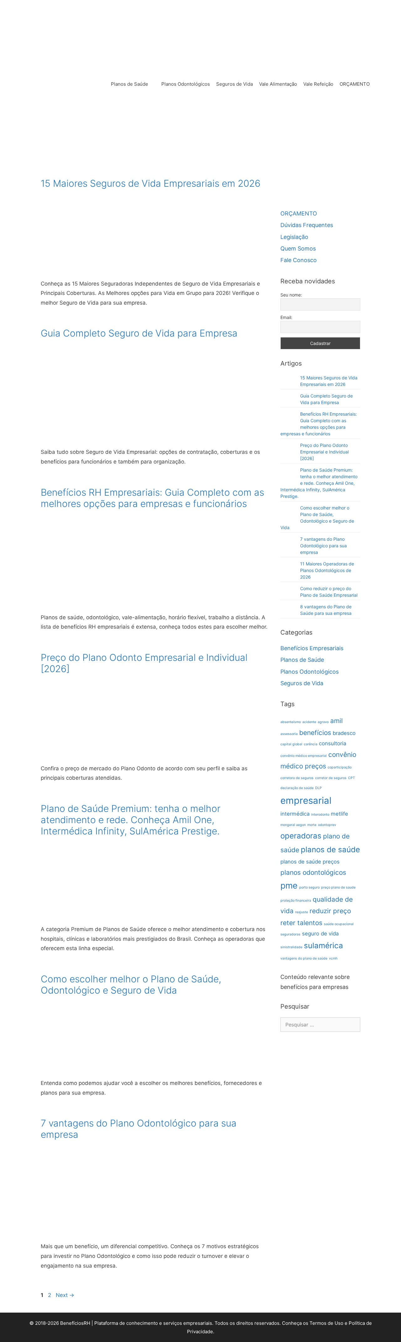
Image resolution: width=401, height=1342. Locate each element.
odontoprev (327, 825)
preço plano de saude (338, 887)
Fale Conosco (298, 260)
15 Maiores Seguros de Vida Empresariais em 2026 (150, 183)
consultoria (332, 743)
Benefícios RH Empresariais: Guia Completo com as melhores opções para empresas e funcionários (152, 498)
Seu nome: (291, 294)
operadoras (300, 835)
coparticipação (340, 767)
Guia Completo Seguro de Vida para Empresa (139, 333)
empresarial (305, 800)
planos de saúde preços (310, 861)
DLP (318, 788)
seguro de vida (320, 933)
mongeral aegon (293, 825)
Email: (286, 317)
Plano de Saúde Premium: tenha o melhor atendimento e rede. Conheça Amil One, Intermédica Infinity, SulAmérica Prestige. (131, 820)
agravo (323, 722)
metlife (339, 814)
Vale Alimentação (278, 84)
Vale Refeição (318, 84)
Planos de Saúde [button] (129, 84)
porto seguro (309, 887)
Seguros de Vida (234, 84)
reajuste (301, 912)
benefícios (315, 733)
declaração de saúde (297, 788)
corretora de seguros (297, 778)
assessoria (289, 734)
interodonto (320, 815)
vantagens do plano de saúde (303, 958)
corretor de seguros (330, 778)
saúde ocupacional (339, 924)
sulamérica (323, 945)
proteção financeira (295, 901)
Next (65, 1295)
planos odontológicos (313, 872)
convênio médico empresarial (303, 756)
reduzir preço (330, 911)
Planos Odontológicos (185, 84)
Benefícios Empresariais (311, 648)
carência (310, 744)
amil (336, 721)
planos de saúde (330, 849)
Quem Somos (298, 248)
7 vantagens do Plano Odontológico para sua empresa (323, 545)
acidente (309, 722)
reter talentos (301, 923)
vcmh (333, 958)
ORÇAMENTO (355, 84)
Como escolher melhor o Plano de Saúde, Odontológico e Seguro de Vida (131, 984)
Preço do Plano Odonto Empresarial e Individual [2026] (324, 452)
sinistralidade (291, 947)
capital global (291, 744)
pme (289, 885)
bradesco (344, 733)
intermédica (295, 814)
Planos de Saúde (302, 659)
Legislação (294, 237)
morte (311, 825)
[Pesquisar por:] (320, 1024)
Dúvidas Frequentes (306, 225)
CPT (351, 778)
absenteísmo (290, 722)
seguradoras (290, 934)
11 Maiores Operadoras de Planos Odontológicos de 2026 (327, 570)
